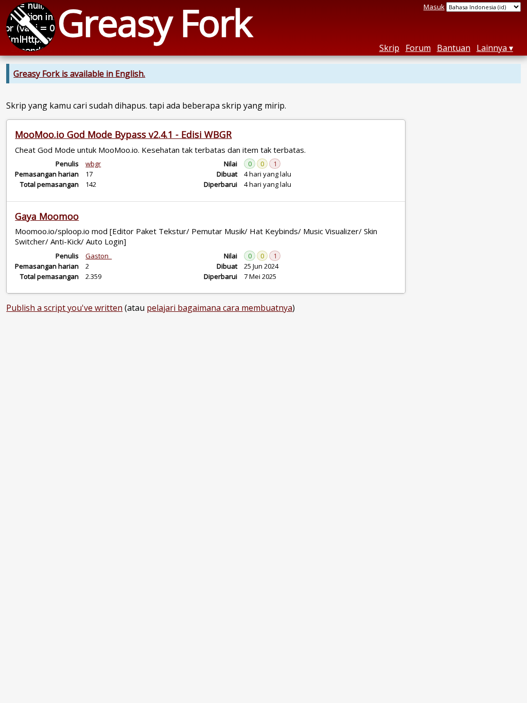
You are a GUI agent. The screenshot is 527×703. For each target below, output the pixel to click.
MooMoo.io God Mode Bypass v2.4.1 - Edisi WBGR (123, 134)
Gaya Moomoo (47, 216)
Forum (418, 48)
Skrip (389, 48)
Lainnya (492, 48)
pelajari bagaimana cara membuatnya (219, 307)
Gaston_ (98, 255)
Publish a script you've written (64, 307)
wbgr (93, 163)
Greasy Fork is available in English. (79, 73)
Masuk (434, 6)
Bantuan (453, 48)
